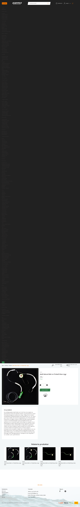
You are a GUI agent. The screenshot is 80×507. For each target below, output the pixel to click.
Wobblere (4, 144)
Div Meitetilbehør (5, 42)
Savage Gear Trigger (6, 105)
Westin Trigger (5, 104)
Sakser (3, 217)
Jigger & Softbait (5, 154)
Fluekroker (4, 220)
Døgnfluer (4, 193)
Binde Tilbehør (4, 214)
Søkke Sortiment (5, 275)
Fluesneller (4, 168)
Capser (3, 249)
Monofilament (4, 133)
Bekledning (4, 238)
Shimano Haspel (5, 90)
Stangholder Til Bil (5, 324)
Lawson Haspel (4, 83)
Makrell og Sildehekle (6, 67)
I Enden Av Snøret (5, 136)
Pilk (2, 60)
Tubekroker (4, 204)
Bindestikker (4, 213)
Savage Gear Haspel (5, 93)
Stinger (3, 302)
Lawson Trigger (5, 102)
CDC (3, 222)
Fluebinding (4, 211)
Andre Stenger (5, 109)
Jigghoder (4, 301)
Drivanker (4, 333)
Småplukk (3, 313)
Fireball (3, 62)
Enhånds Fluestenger (6, 164)
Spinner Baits (4, 151)
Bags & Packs (4, 342)
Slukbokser (4, 349)
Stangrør (3, 358)
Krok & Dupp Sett (5, 295)
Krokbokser (4, 221)
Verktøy (3, 215)
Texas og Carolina (5, 310)
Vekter (3, 321)
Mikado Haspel (4, 94)
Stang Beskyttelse (5, 346)
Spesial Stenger (5, 113)
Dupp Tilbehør (4, 294)
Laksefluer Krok (5, 207)
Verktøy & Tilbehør (5, 315)
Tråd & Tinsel (4, 234)
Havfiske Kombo (5, 59)
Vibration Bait (4, 141)
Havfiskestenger (5, 56)
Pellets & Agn (4, 28)
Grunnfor (3, 23)
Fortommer (4, 303)
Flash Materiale (5, 231)
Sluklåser (3, 279)
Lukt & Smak (4, 30)
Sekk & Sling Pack (5, 344)
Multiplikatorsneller (5, 120)
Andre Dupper (4, 297)
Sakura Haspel (4, 96)
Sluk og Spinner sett (6, 147)
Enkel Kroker (4, 268)
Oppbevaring (4, 340)
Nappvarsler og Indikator (6, 41)
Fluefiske (3, 158)
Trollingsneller (4, 123)
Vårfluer (3, 194)
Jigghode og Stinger (6, 299)
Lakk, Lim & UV (4, 235)
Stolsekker (4, 355)
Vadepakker (4, 240)
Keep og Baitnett (5, 52)
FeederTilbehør (5, 14)
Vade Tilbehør (4, 259)
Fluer (3, 190)
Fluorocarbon (4, 134)
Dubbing (3, 225)
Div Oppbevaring (5, 359)
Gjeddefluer (4, 209)
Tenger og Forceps (5, 325)
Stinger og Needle (5, 43)
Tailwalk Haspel (5, 87)
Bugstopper (4, 247)
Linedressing (4, 178)
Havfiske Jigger (5, 70)
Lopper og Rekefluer (6, 202)
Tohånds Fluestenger (6, 165)
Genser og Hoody (5, 256)
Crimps (3, 305)
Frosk (3, 149)
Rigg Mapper (4, 356)
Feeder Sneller (4, 17)
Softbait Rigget (5, 152)
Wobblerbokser (5, 352)
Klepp (3, 320)
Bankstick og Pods (5, 45)
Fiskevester (4, 246)
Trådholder (4, 218)
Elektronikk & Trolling (6, 337)
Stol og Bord (4, 50)
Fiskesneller (4, 117)
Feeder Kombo (4, 19)
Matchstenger (4, 46)
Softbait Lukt (4, 155)
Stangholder (4, 323)
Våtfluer (3, 192)
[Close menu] (3, 362)
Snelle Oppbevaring (5, 345)
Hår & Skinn (4, 228)
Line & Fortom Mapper (6, 175)
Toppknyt (4, 48)
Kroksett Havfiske (5, 64)
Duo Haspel (4, 89)
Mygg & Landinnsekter (6, 196)
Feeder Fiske (4, 11)
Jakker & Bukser (5, 245)
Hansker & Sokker (5, 257)
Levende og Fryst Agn (6, 31)
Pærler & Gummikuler (6, 312)
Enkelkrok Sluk (4, 269)
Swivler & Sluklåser (5, 277)
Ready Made (4, 35)
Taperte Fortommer (6, 183)
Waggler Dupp (4, 290)
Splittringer (4, 283)
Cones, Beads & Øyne (6, 224)
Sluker (3, 138)
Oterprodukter (5, 328)
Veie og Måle (4, 334)
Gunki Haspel (4, 91)
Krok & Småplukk (5, 264)
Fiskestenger (4, 78)
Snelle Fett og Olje (5, 127)
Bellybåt (3, 186)
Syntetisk (4, 232)
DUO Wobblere (5, 145)
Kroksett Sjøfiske (5, 66)
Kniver (3, 331)
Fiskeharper (4, 73)
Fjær (3, 227)
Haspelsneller (4, 119)
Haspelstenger (4, 80)
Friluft (3, 335)
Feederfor (4, 24)
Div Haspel (4, 97)
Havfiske (3, 54)
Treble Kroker (4, 270)
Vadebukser (4, 242)
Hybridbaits (4, 148)
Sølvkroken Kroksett (6, 63)
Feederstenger (5, 16)
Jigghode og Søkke (5, 71)
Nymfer (3, 197)
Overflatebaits (4, 142)
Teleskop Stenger (5, 111)
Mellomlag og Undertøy (6, 255)
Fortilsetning (4, 25)
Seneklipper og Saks (5, 327)
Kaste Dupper (4, 288)
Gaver (3, 338)
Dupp (3, 285)
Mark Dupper (4, 287)
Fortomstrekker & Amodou (7, 181)
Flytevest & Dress (5, 253)
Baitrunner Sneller (5, 126)
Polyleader (4, 185)
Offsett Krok (4, 272)
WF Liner (3, 169)
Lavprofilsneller (5, 122)
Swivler (3, 280)
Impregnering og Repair (6, 262)
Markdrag (4, 156)
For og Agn (4, 21)
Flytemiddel (4, 179)
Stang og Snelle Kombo (6, 115)
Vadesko (3, 243)
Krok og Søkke (4, 266)
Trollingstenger (5, 112)
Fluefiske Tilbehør (5, 188)
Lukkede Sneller (5, 124)
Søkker (3, 273)
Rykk (3, 69)
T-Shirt (3, 252)
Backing (3, 172)
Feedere (3, 13)
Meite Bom (4, 38)
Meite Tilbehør (5, 33)
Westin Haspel (4, 84)
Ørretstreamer (5, 199)
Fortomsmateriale (5, 182)
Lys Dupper (4, 292)
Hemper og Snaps (5, 281)
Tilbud (3, 8)
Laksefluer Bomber (5, 206)
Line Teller (4, 76)
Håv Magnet (4, 318)
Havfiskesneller (5, 57)
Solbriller (3, 260)
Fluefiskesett (4, 162)
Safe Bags (4, 348)
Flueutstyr (4, 160)
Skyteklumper (4, 171)
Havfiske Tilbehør (5, 74)
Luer (3, 250)
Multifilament (4, 131)
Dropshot (4, 309)
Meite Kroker (4, 36)
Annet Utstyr (4, 307)
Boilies (3, 27)
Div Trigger (4, 107)
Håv (2, 317)
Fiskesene (4, 129)
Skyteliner (4, 174)
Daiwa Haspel (4, 82)
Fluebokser (4, 176)
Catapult (3, 39)
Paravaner (4, 330)
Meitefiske (4, 9)
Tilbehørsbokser (5, 351)
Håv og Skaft (4, 49)
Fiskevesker (4, 353)
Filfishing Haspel (5, 86)
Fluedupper (4, 291)
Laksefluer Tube (5, 203)
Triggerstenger (5, 99)
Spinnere (3, 139)
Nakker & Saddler (5, 229)
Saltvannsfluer (4, 200)
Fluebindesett (4, 236)
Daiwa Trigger (4, 101)
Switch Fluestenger (5, 167)
